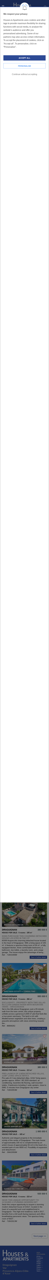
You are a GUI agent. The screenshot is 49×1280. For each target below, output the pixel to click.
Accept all (24, 58)
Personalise (24, 66)
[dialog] (24, 455)
